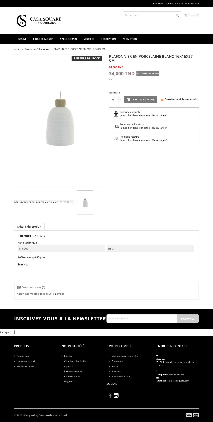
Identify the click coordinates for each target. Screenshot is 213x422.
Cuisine (21, 39)
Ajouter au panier (141, 100)
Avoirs (114, 366)
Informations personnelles (124, 355)
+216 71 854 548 (176, 374)
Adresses (115, 371)
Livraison (68, 355)
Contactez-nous (72, 376)
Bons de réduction (120, 376)
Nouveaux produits (26, 361)
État (20, 264)
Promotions (22, 355)
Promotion (129, 39)
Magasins (69, 381)
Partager (14, 332)
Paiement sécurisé (73, 371)
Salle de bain (68, 39)
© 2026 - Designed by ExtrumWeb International (40, 415)
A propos (68, 366)
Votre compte (120, 346)
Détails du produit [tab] (29, 226)
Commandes (117, 361)
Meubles (89, 39)
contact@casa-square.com (176, 380)
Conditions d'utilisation (75, 361)
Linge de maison (43, 39)
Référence (24, 236)
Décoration (108, 39)
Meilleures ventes (25, 366)
